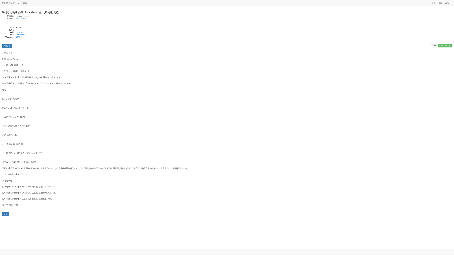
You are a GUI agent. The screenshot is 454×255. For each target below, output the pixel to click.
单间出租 (24, 18)
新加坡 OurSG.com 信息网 (14, 3)
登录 (433, 3)
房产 (17, 18)
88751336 (20, 32)
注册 (440, 3)
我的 (447, 3)
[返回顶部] (451, 251)
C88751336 (20, 34)
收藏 (435, 46)
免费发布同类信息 (444, 46)
